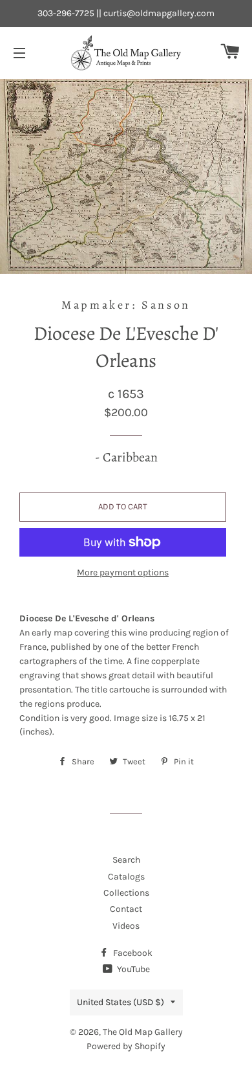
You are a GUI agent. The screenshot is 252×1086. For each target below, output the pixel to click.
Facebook (131, 953)
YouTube (132, 969)
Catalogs (126, 876)
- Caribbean (126, 457)
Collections (126, 892)
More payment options (123, 572)
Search (126, 859)
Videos (126, 925)
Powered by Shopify (126, 1046)
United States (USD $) (120, 1002)
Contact (126, 908)
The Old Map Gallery (143, 1031)
